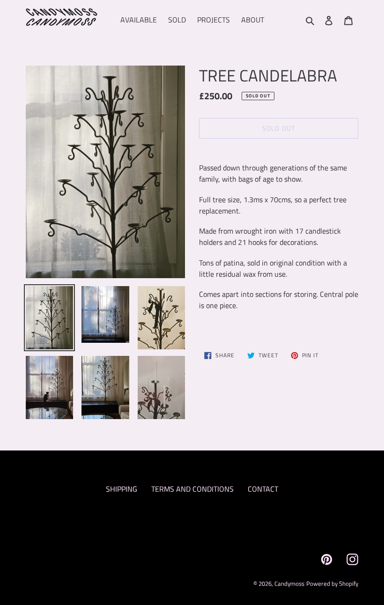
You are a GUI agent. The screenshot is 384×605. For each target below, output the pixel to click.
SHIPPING (121, 488)
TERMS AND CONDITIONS (192, 488)
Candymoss (289, 583)
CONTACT (263, 488)
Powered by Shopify (332, 583)
